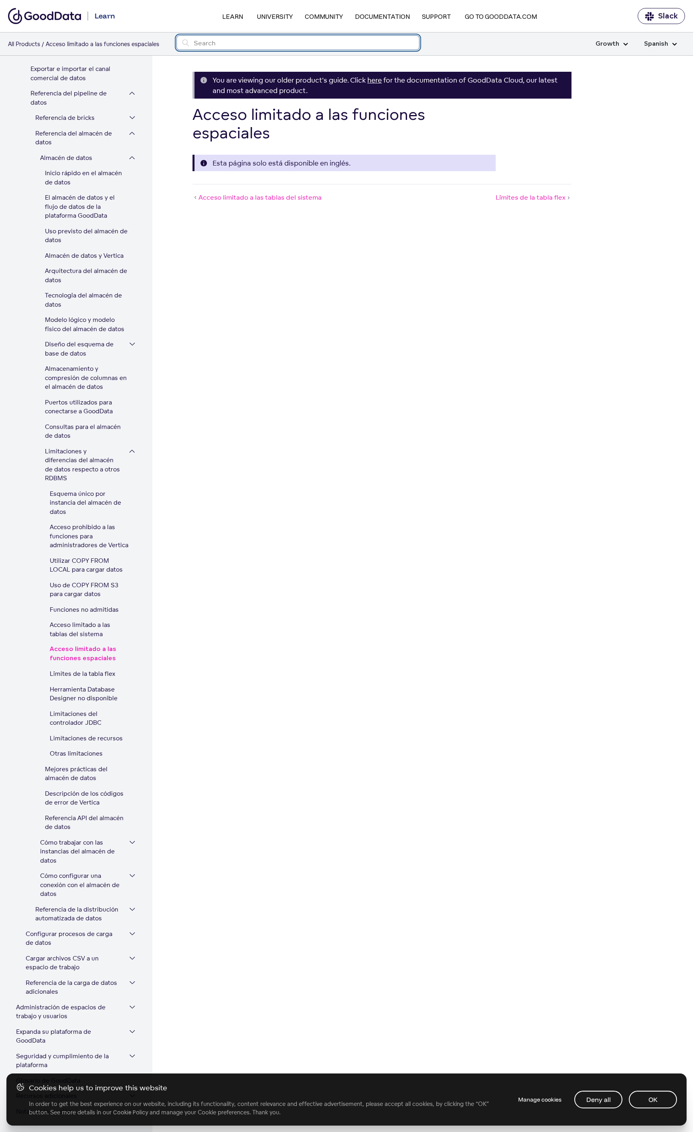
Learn (232, 16)
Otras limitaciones (76, 753)
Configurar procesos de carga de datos (69, 938)
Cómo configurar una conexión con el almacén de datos (80, 885)
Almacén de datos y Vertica (84, 255)
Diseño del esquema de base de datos (79, 348)
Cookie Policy (130, 1112)
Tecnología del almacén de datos (83, 299)
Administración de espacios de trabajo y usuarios (60, 1011)
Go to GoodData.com (501, 16)
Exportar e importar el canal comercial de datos (70, 73)
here (374, 80)
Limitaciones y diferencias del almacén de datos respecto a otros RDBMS (82, 464)
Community (324, 16)
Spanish (656, 43)
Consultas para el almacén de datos (83, 431)
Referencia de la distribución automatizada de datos (76, 914)
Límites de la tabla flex (82, 673)
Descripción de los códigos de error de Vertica (84, 798)
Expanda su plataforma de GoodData (53, 1036)
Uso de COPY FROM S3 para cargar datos (84, 589)
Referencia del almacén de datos (73, 137)
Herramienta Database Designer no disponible (84, 693)
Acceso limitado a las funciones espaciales (83, 654)
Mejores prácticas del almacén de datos (76, 773)
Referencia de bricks (65, 117)
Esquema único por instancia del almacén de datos (85, 502)
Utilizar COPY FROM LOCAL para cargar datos (86, 565)
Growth (607, 43)
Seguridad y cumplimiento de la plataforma (62, 1060)
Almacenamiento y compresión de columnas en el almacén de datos (86, 377)
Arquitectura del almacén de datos (86, 275)
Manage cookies (539, 1099)
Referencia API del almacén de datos (84, 822)
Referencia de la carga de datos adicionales (71, 987)
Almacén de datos (66, 158)
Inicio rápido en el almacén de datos (83, 177)
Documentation (382, 16)
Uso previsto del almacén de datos (86, 235)
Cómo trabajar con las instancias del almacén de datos (77, 851)
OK (653, 1100)
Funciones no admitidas (84, 609)
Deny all (598, 1100)
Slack (668, 16)
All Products (24, 43)
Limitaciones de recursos (86, 738)
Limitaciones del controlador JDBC (75, 718)
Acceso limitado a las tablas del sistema (80, 629)
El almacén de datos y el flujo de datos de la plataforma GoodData (80, 206)
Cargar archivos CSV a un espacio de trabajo (62, 962)
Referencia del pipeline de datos (68, 97)
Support (436, 16)
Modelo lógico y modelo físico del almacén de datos (84, 324)
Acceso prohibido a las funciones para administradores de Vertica (89, 536)
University (275, 16)
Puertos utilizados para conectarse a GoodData (79, 406)
